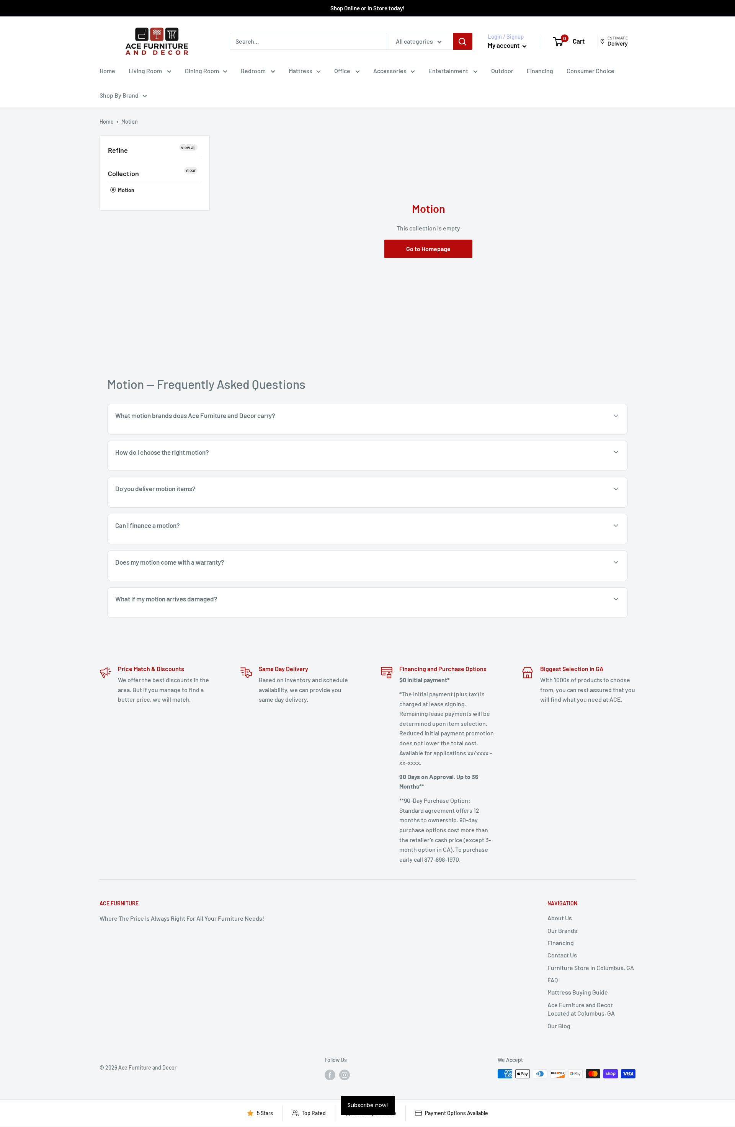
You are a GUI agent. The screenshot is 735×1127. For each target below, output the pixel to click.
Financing (540, 70)
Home (107, 70)
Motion (125, 190)
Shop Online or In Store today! (367, 8)
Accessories (390, 70)
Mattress (300, 70)
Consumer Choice (590, 70)
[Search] (462, 41)
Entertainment (448, 70)
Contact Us (562, 955)
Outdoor (502, 70)
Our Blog (558, 1025)
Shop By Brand (119, 95)
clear (191, 170)
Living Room (146, 70)
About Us (559, 917)
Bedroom (254, 70)
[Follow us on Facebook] (330, 1074)
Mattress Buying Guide (577, 992)
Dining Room (202, 70)
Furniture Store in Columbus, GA (590, 967)
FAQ (552, 979)
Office (342, 70)
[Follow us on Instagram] (344, 1074)
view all (188, 147)
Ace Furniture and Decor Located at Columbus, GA (581, 1009)
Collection (123, 173)
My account (504, 45)
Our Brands (562, 930)
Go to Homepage (428, 248)
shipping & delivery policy (514, 506)
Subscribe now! (368, 1105)
